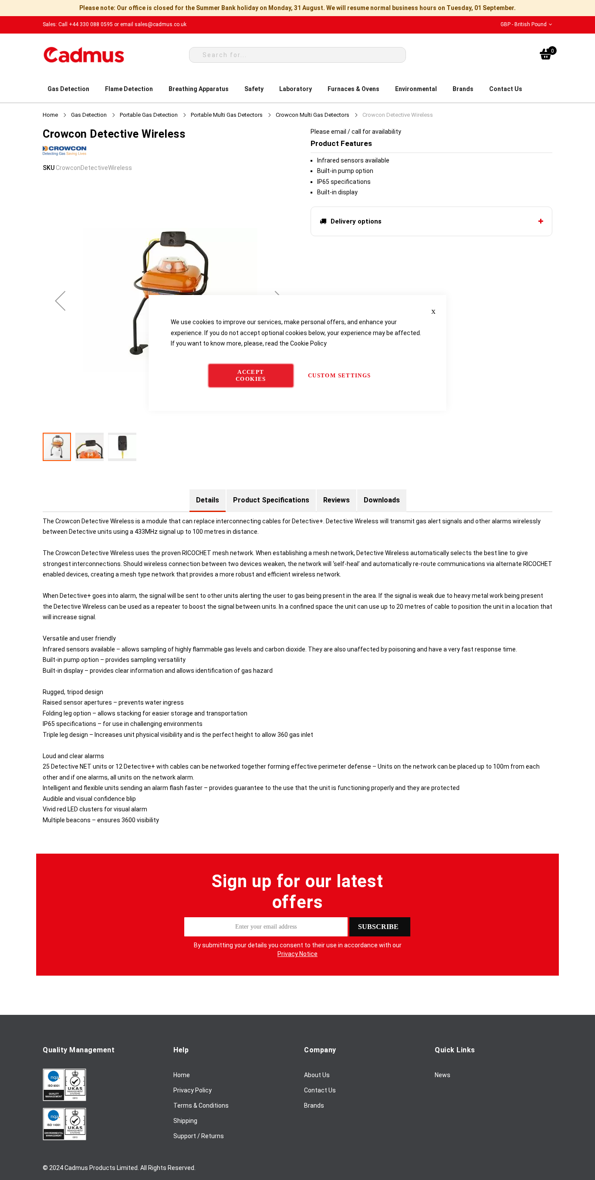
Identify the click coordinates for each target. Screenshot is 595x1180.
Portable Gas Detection (149, 115)
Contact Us (320, 1090)
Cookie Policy (308, 343)
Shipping (185, 1120)
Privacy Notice (297, 953)
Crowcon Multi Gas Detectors (312, 115)
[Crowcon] (64, 157)
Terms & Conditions (201, 1105)
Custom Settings (339, 375)
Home (50, 115)
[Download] (64, 1098)
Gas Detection (89, 115)
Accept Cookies (251, 375)
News (442, 1074)
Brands (314, 1105)
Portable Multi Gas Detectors (227, 115)
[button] (526, 24)
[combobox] (297, 55)
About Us (317, 1074)
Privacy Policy (192, 1090)
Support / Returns (198, 1136)
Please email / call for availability (356, 131)
